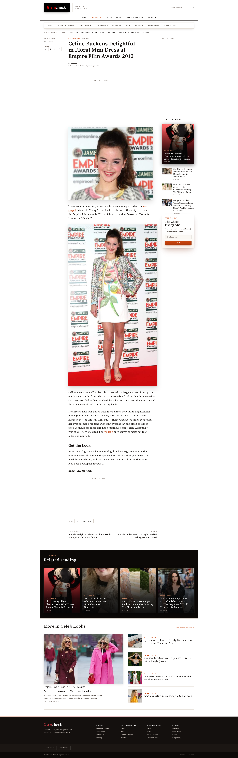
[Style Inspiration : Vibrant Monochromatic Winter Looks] (83, 659)
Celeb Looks (86, 25)
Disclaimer (190, 755)
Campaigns (102, 25)
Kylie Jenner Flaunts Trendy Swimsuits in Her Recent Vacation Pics (168, 641)
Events (123, 731)
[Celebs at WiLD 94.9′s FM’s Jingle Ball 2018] (135, 696)
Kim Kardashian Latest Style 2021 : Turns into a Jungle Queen (168, 660)
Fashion (96, 17)
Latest (50, 25)
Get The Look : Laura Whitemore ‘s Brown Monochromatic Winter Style (95, 603)
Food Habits (177, 731)
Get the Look (48, 41)
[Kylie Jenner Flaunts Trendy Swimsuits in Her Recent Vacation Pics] (135, 641)
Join (178, 243)
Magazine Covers (67, 25)
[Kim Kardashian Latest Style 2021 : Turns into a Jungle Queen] (135, 659)
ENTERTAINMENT (114, 17)
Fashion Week (152, 738)
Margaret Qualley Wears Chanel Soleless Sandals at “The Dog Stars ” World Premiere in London (174, 603)
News (123, 728)
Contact (64, 748)
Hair (128, 25)
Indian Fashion (135, 17)
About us (50, 748)
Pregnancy (176, 738)
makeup (109, 431)
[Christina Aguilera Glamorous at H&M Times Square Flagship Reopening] (62, 590)
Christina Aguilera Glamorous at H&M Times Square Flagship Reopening (61, 604)
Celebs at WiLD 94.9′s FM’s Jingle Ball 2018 (168, 696)
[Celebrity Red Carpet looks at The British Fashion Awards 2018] (135, 677)
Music (123, 738)
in (45, 49)
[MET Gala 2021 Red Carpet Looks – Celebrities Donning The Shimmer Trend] (138, 590)
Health (152, 17)
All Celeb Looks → (185, 627)
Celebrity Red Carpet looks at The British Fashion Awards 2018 (168, 678)
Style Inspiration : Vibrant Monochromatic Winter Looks (67, 689)
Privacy (182, 755)
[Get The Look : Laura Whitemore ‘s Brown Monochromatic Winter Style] (100, 590)
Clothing (117, 25)
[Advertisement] (112, 98)
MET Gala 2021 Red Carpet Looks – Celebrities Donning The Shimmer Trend (137, 604)
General (175, 728)
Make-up (139, 25)
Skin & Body (153, 25)
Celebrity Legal (127, 735)
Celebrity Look (83, 521)
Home (85, 17)
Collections (170, 25)
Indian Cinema (152, 735)
